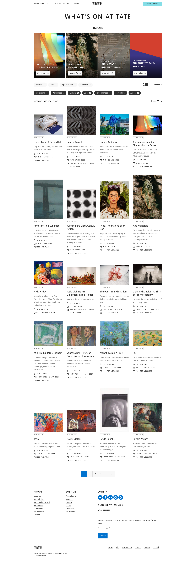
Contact (156, 547)
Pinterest (120, 497)
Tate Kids (37, 515)
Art (57, 3)
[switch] (146, 84)
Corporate (70, 508)
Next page (116, 475)
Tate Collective (71, 496)
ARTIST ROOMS (39, 511)
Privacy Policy (137, 520)
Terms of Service (151, 520)
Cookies (147, 547)
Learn (66, 3)
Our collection (39, 499)
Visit (49, 3)
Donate (68, 505)
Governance (38, 505)
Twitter (100, 497)
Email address (104, 510)
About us (37, 496)
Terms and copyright (42, 502)
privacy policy (106, 528)
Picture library (39, 508)
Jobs (117, 547)
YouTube (110, 497)
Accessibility (127, 547)
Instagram (115, 497)
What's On (39, 3)
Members (69, 499)
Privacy (138, 547)
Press (110, 547)
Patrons (69, 502)
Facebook (105, 497)
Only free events (156, 84)
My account (70, 511)
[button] (139, 3)
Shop (76, 3)
